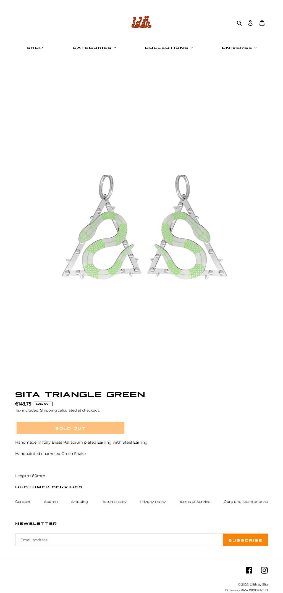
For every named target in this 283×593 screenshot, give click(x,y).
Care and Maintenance (246, 502)
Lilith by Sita (259, 584)
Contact (23, 502)
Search (51, 502)
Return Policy (114, 502)
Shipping (48, 410)
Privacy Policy (153, 502)
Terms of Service (194, 502)
